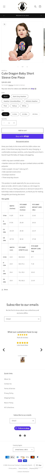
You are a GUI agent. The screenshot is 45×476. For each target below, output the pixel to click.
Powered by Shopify (26, 465)
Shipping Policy (9, 398)
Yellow (14, 106)
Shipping (10, 85)
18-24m (36, 114)
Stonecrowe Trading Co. (14, 465)
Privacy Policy (8, 393)
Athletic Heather (32, 101)
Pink (5, 106)
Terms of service (23, 468)
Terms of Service (9, 388)
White (24, 106)
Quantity (4, 119)
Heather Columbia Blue (12, 101)
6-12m (15, 114)
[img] (22, 334)
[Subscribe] (38, 319)
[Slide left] (18, 66)
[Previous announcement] (4, 15)
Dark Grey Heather (19, 96)
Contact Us (8, 384)
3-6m (5, 114)
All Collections (9, 407)
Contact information (23, 471)
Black (6, 96)
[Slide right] (27, 66)
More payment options (22, 141)
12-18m (24, 114)
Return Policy (8, 403)
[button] (4, 6)
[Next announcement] (41, 15)
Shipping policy (33, 468)
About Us (7, 379)
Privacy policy (13, 468)
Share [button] (6, 289)
